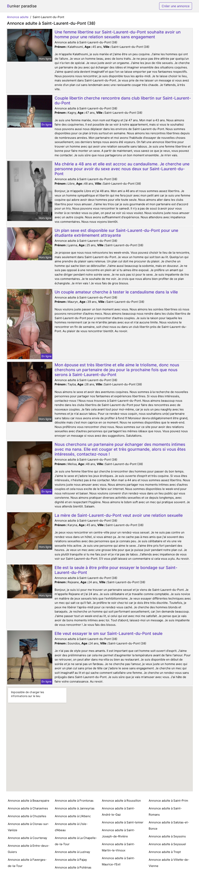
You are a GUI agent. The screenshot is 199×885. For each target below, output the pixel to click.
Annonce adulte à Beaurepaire (28, 800)
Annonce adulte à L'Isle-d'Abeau (71, 827)
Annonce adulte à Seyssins (167, 836)
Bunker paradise (22, 6)
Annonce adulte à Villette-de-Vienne (169, 863)
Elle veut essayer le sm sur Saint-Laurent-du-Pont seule (108, 633)
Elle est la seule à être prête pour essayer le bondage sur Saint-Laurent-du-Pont (116, 570)
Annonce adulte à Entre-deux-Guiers (28, 849)
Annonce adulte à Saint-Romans (165, 811)
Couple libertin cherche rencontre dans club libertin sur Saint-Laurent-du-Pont (123, 100)
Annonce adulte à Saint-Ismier (122, 822)
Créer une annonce (175, 6)
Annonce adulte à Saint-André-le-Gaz (118, 811)
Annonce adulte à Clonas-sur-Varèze (28, 827)
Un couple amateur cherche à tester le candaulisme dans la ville (116, 292)
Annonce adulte (18, 17)
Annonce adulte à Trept (165, 852)
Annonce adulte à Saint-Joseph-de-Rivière (118, 833)
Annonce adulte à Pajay (71, 859)
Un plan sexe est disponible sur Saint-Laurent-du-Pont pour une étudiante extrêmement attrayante (116, 233)
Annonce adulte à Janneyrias (74, 808)
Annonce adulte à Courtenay (27, 838)
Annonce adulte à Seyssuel (167, 844)
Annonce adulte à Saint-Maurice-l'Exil (118, 861)
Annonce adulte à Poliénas (73, 867)
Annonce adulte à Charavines (28, 808)
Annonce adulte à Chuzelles (27, 816)
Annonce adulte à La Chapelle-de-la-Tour (76, 841)
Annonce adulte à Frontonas (74, 800)
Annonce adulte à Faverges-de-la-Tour (27, 863)
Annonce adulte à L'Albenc (73, 816)
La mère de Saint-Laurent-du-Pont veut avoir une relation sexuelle (119, 515)
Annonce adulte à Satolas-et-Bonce (169, 825)
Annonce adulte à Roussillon (121, 800)
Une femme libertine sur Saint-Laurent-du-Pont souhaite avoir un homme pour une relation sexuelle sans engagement (118, 34)
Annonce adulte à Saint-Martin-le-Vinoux (118, 847)
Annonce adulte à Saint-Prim (168, 800)
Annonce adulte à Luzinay (72, 852)
